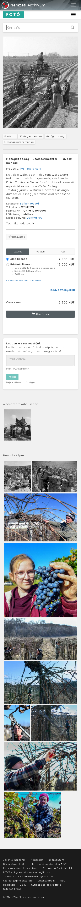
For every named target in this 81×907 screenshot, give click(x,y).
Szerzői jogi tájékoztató (18, 880)
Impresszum (56, 859)
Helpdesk (9, 884)
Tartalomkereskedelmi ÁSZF (50, 863)
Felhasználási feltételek (58, 868)
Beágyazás (18, 236)
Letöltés (18, 251)
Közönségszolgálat (15, 863)
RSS (62, 880)
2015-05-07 (35, 217)
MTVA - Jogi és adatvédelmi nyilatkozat (28, 872)
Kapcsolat (37, 859)
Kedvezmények (61, 289)
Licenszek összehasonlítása (23, 280)
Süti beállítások (13, 888)
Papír (63, 251)
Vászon (40, 251)
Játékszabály (46, 880)
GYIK (23, 884)
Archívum (27, 5)
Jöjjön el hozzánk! (14, 859)
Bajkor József (29, 203)
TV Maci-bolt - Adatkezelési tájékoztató (28, 876)
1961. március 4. (31, 168)
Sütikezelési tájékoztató (46, 884)
